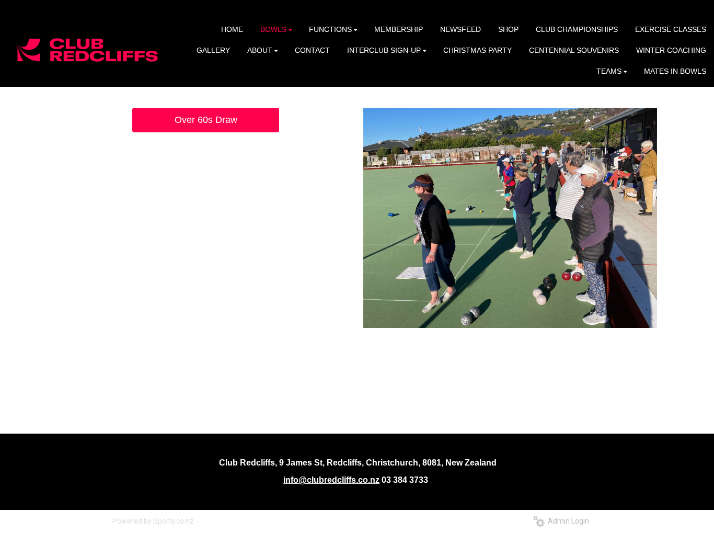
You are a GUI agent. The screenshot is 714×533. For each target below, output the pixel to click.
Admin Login (567, 521)
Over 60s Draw (206, 120)
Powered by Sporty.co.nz (153, 521)
